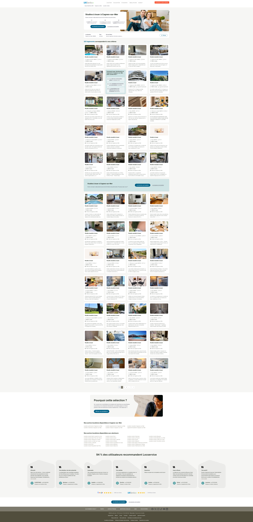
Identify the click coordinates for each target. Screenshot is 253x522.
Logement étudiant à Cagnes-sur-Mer (136, 427)
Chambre (125, 515)
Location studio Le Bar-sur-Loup (156, 439)
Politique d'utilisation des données (122, 520)
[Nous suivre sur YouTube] (164, 509)
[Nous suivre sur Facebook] (152, 509)
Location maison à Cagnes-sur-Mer (114, 427)
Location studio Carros (132, 439)
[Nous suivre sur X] (155, 509)
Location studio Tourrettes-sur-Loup (114, 442)
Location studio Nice (110, 436)
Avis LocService (123, 517)
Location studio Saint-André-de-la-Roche (137, 442)
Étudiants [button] (124, 2)
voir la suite (33, 478)
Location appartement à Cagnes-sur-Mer (115, 426)
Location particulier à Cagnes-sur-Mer (93, 426)
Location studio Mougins (155, 436)
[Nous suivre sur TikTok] (161, 509)
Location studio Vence (111, 438)
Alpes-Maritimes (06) (89, 5)
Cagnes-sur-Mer (98, 5)
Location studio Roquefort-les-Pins (92, 445)
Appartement (110, 515)
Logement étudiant (141, 515)
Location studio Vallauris (133, 441)
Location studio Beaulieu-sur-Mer (157, 438)
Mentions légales (125, 509)
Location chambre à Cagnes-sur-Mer (93, 427)
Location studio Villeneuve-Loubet (92, 439)
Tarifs (102, 509)
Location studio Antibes (111, 441)
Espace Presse (112, 509)
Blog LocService (114, 517)
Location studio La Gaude (90, 442)
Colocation (116, 2)
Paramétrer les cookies (144, 520)
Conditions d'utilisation (109, 520)
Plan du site (132, 513)
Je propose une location (113, 26)
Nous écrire (144, 509)
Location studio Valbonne (112, 445)
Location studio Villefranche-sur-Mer (136, 445)
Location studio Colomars (133, 436)
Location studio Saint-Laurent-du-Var (93, 436)
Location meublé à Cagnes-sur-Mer (135, 426)
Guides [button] (140, 2)
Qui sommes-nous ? (90, 509)
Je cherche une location (98, 26)
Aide (135, 509)
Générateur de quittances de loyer (135, 517)
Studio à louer (132, 82)
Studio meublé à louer (91, 57)
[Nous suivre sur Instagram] (158, 509)
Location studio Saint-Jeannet (113, 439)
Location (109, 2)
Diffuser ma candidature (102, 411)
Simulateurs (133, 2)
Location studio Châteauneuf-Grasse (136, 444)
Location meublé (132, 515)
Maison (116, 515)
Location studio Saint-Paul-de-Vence (93, 438)
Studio (120, 515)
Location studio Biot (88, 444)
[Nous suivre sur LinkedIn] (167, 509)
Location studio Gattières (111, 444)
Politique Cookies (134, 520)
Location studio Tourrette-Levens (157, 441)
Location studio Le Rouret (133, 438)
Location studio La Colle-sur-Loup (92, 441)
